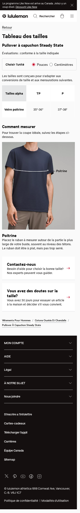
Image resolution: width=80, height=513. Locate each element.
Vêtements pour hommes (16, 331)
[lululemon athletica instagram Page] (39, 488)
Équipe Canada (14, 461)
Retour (7, 27)
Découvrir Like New (26, 6)
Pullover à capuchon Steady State (21, 335)
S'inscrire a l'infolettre (18, 425)
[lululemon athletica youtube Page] (23, 488)
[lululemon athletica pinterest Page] (14, 488)
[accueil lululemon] (15, 16)
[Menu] (72, 16)
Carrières (10, 452)
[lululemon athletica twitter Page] (6, 487)
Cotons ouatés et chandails (50, 331)
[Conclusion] (72, 5)
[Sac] (62, 16)
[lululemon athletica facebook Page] (31, 488)
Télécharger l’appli (15, 443)
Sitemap (9, 470)
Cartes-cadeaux (14, 434)
